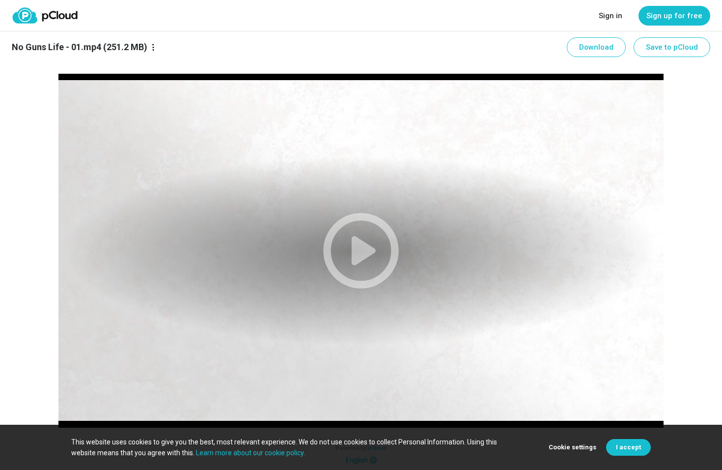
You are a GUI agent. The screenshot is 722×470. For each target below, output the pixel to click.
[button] (361, 251)
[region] (361, 251)
